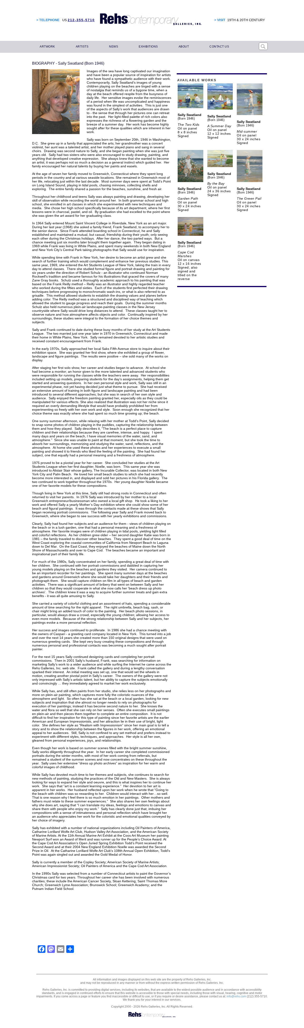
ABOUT (184, 46)
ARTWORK (47, 46)
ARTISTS (82, 46)
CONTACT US (219, 46)
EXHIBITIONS (148, 46)
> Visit (219, 20)
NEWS (113, 46)
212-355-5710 (81, 20)
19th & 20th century (246, 20)
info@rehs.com (236, 996)
